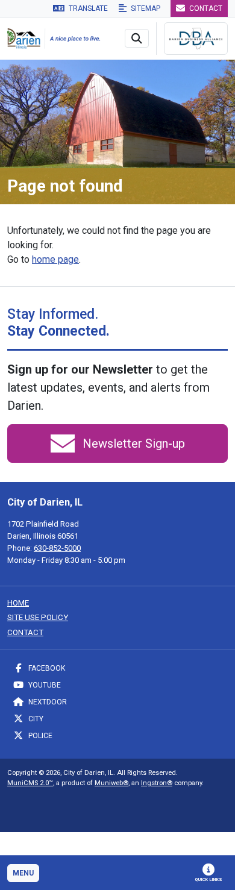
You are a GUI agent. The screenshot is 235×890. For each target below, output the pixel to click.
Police (39, 736)
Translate (87, 8)
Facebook (46, 668)
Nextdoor (47, 702)
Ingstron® (156, 783)
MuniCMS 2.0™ (30, 783)
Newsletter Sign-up (132, 443)
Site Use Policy (37, 617)
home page (55, 259)
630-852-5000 (57, 548)
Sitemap (144, 8)
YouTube (44, 685)
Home (18, 602)
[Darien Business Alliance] (196, 38)
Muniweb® (111, 783)
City (35, 719)
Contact (204, 8)
